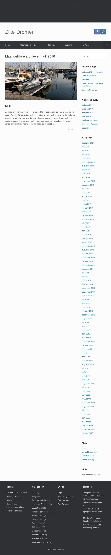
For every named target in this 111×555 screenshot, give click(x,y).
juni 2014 (85, 276)
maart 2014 (86, 280)
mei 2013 (86, 307)
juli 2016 (85, 223)
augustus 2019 (88, 165)
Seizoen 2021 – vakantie (92, 71)
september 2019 (88, 162)
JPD (85, 499)
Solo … (9, 105)
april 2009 (86, 394)
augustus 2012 (88, 318)
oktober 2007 (87, 433)
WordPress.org (88, 459)
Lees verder (71, 129)
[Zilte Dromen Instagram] (103, 31)
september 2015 (88, 246)
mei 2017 (86, 200)
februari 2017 (87, 207)
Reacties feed (88, 455)
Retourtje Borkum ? (90, 75)
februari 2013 (87, 310)
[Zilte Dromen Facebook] (97, 31)
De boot (51, 44)
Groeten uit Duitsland (92, 521)
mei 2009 (86, 391)
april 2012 (86, 333)
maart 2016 (86, 234)
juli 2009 (85, 387)
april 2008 (86, 417)
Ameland (85, 79)
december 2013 (88, 288)
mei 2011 (86, 353)
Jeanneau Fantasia (90, 124)
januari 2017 (87, 211)
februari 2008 (87, 425)
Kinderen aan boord (90, 120)
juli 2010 (85, 368)
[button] (106, 45)
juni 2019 (85, 169)
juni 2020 (85, 154)
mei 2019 (86, 173)
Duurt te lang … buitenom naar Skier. (15, 505)
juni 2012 (85, 326)
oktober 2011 (87, 345)
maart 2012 (86, 337)
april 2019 (86, 177)
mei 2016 (86, 226)
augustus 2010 (88, 364)
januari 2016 (87, 242)
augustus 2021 (88, 142)
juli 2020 (85, 150)
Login (84, 448)
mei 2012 (86, 330)
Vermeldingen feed (89, 452)
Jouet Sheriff (87, 127)
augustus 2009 (88, 383)
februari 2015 (87, 253)
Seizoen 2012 (87, 112)
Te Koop (86, 44)
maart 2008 (86, 421)
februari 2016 (87, 238)
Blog (34, 496)
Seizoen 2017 (38, 527)
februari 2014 (87, 284)
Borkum (96, 527)
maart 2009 (86, 398)
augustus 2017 (88, 196)
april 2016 (86, 230)
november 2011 (88, 341)
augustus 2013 (88, 295)
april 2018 (86, 192)
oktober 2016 (87, 215)
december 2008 (88, 402)
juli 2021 (85, 146)
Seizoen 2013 (87, 108)
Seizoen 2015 (38, 523)
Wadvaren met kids (28, 44)
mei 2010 (86, 375)
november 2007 (88, 429)
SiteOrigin (60, 549)
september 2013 (88, 291)
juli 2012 (85, 322)
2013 (34, 492)
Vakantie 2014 (38, 534)
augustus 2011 (88, 349)
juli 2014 (85, 272)
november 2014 (88, 257)
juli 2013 (85, 299)
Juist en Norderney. (90, 89)
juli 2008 (85, 410)
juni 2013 (85, 303)
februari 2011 (87, 360)
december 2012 (88, 314)
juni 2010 (85, 372)
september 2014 (88, 265)
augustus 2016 (88, 219)
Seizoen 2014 (87, 104)
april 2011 (86, 356)
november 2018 (88, 181)
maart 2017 (86, 203)
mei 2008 (86, 414)
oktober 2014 (87, 261)
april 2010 (86, 379)
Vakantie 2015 (38, 538)
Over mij (68, 44)
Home (7, 44)
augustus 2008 (88, 406)
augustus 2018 (88, 184)
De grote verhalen (39, 500)
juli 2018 (85, 188)
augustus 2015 (88, 249)
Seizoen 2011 (87, 116)
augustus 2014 (88, 268)
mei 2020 (86, 158)
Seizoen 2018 (38, 530)
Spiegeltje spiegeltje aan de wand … (92, 502)
